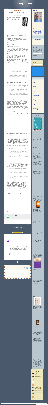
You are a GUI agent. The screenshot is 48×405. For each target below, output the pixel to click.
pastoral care (34, 105)
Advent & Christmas (35, 81)
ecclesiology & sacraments (36, 95)
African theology (35, 82)
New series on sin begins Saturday (17, 227)
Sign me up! (35, 55)
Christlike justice (35, 90)
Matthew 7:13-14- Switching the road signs (17, 230)
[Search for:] (37, 64)
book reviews (16, 10)
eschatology (34, 96)
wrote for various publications (22, 34)
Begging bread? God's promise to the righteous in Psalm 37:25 (38, 394)
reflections (19, 10)
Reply (10, 250)
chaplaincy (34, 87)
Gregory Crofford (24, 3)
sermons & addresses (35, 108)
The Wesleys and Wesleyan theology (37, 109)
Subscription (35, 47)
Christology (34, 91)
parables (34, 104)
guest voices (34, 99)
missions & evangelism (36, 100)
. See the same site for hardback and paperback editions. (37, 145)
